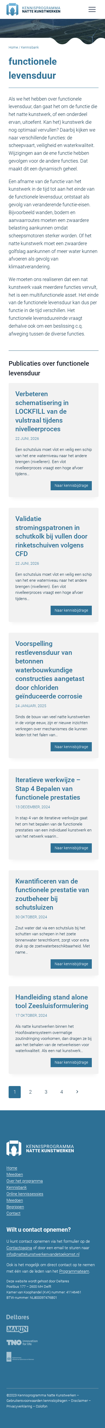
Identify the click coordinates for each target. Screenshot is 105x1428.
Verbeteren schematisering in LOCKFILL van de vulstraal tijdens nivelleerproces (42, 411)
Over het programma (24, 1181)
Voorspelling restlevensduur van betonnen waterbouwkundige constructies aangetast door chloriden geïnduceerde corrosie (49, 670)
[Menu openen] (92, 9)
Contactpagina (19, 1247)
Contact (13, 1213)
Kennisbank (16, 1187)
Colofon (41, 1406)
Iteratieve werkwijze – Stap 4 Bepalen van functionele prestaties (47, 788)
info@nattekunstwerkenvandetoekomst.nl (42, 1254)
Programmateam (74, 1271)
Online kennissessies (24, 1193)
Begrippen (15, 1206)
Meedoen (14, 1174)
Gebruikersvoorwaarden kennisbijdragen (36, 1401)
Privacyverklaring (19, 1406)
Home (13, 47)
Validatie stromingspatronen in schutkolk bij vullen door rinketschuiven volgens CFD (51, 536)
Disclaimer (79, 1401)
